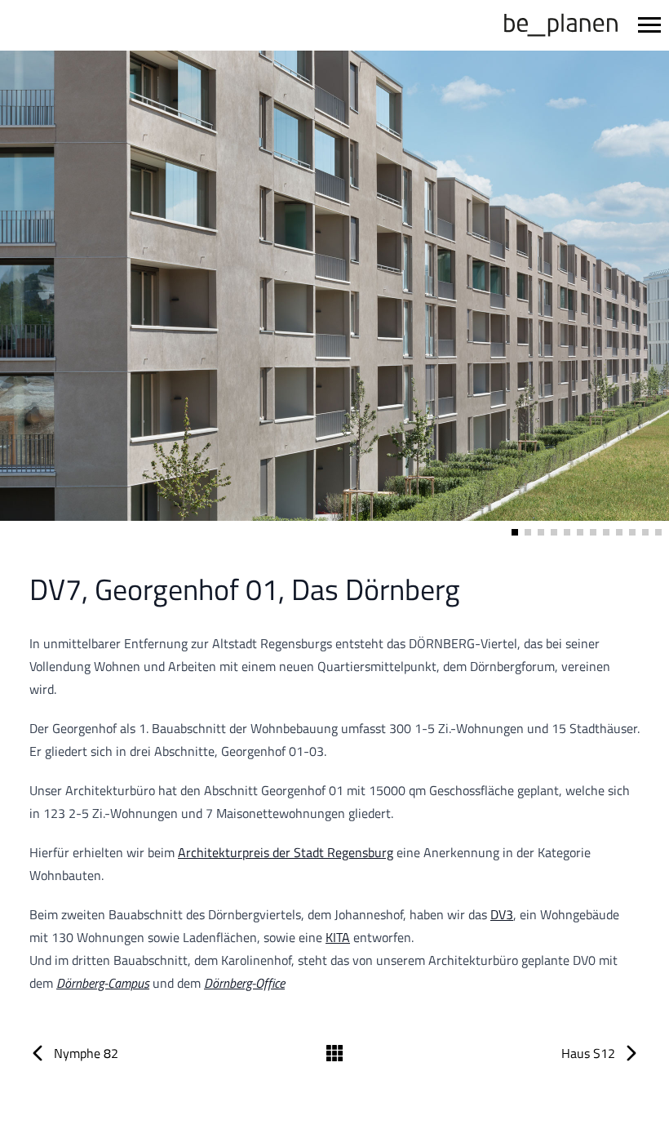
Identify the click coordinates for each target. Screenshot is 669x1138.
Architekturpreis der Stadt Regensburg (285, 852)
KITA (338, 937)
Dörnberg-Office (244, 983)
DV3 (501, 914)
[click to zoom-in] (334, 295)
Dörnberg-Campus (102, 983)
